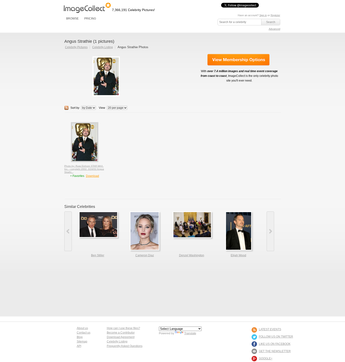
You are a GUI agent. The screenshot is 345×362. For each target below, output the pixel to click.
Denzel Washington (191, 255)
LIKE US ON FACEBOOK (275, 344)
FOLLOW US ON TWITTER (276, 336)
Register (275, 15)
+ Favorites (77, 176)
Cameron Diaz (144, 255)
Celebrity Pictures (76, 47)
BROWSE (72, 18)
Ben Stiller (97, 255)
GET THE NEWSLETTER (275, 351)
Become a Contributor (121, 332)
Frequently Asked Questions (124, 346)
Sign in (263, 15)
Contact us (83, 332)
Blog (80, 337)
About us (82, 328)
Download (92, 176)
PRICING (90, 18)
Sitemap (82, 341)
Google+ (265, 358)
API (79, 346)
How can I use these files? (123, 328)
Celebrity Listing (102, 47)
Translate (190, 333)
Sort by (74, 107)
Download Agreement (120, 337)
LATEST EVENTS (270, 329)
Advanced (274, 28)
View (102, 107)
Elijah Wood (238, 255)
